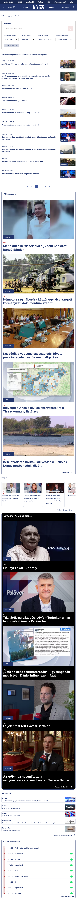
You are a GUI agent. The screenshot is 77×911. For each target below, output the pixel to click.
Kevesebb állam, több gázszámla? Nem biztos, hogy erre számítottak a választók (54, 499)
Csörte (4, 813)
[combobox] (9, 39)
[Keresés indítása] (70, 28)
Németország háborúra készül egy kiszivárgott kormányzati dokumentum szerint (37, 301)
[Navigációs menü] (3, 7)
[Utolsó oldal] (49, 186)
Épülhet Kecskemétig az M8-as (14, 100)
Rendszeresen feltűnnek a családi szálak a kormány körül (10, 498)
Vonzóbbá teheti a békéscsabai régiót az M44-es (21, 113)
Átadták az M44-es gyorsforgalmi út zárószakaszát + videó (26, 64)
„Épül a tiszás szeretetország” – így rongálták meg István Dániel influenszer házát (36, 673)
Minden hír (65, 472)
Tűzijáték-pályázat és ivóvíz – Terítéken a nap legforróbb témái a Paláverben (36, 619)
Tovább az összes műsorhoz (63, 835)
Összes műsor (66, 896)
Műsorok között (43, 35)
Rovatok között (26, 35)
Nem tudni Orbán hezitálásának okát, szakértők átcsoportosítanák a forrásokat (29, 138)
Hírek (4, 242)
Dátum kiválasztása (62, 35)
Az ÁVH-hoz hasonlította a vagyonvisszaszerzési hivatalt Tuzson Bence (36, 778)
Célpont (5, 806)
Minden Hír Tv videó (62, 787)
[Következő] (45, 186)
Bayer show (6, 820)
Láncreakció (6, 828)
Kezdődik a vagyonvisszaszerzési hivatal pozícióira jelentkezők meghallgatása (33, 355)
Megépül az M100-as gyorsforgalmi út (17, 88)
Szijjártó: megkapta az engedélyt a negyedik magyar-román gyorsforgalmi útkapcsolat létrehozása (26, 77)
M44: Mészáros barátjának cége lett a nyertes (20, 174)
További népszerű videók (65, 510)
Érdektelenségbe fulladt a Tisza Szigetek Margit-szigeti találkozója (32, 498)
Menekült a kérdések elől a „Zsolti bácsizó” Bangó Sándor (35, 247)
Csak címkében (11, 45)
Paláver (5, 615)
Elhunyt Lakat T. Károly (20, 568)
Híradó (4, 798)
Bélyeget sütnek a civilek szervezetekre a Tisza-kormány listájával (33, 409)
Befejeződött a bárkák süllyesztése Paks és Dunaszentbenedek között (35, 463)
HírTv (3, 16)
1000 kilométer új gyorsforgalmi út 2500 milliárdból (22, 161)
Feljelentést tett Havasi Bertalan (26, 726)
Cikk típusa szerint (10, 35)
